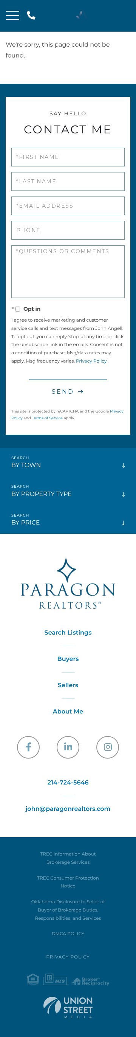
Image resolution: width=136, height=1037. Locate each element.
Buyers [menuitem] (68, 659)
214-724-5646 (32, 16)
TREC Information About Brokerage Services (68, 858)
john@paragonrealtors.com (68, 809)
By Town (26, 465)
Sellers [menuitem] (68, 685)
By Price (25, 522)
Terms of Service (47, 418)
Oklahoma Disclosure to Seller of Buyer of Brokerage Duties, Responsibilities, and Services (68, 910)
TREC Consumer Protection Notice (68, 882)
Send (63, 391)
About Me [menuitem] (68, 711)
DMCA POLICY (68, 934)
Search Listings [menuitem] (68, 632)
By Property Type (41, 494)
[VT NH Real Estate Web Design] (68, 1007)
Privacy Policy (91, 361)
